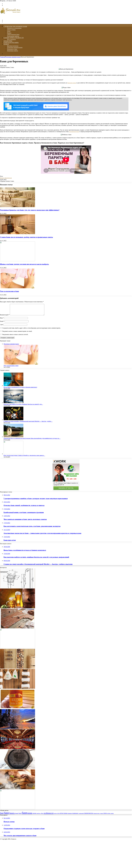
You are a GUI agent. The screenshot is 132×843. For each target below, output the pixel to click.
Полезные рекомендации (14, 47)
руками (101, 813)
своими (112, 813)
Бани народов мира (11, 42)
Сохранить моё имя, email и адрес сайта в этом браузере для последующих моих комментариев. (31, 328)
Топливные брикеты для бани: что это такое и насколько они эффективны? (29, 210)
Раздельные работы (13, 36)
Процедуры (8, 41)
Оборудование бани (13, 34)
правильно (75, 813)
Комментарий (5, 315)
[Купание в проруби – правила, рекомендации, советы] (17, 728)
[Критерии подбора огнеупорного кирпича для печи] (17, 648)
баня (24, 812)
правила (70, 813)
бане (2, 813)
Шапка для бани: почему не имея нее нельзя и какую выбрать (24, 264)
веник (29, 813)
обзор (42, 813)
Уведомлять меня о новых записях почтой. (15, 334)
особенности (49, 813)
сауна (105, 813)
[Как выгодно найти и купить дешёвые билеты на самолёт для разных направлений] (13, 402)
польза (65, 813)
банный (16, 813)
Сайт (1, 324)
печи (58, 813)
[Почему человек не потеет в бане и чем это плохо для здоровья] (17, 788)
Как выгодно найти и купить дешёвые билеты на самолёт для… (23, 404)
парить (55, 813)
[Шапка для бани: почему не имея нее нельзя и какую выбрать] (17, 261)
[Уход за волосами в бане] (17, 288)
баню (20, 813)
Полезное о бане (12, 49)
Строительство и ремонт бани (15, 26)
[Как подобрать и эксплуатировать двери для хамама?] (17, 668)
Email (2, 321)
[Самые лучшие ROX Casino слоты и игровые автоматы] (17, 748)
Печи (8, 31)
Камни (9, 33)
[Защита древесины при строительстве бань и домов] (17, 708)
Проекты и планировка (14, 28)
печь (61, 813)
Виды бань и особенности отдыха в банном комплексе (20, 387)
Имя (2, 318)
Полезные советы (12, 50)
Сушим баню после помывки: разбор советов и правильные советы (26, 237)
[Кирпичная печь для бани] (17, 628)
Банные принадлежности (14, 38)
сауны (108, 813)
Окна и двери (11, 29)
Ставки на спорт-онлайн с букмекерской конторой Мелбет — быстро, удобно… (28, 421)
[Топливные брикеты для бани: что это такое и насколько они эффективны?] (17, 206)
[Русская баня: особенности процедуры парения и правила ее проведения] (17, 688)
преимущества (88, 813)
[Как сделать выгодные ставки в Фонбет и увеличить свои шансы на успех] (13, 454)
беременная (8, 178)
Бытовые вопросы (12, 46)
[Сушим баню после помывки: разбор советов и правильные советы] (17, 233)
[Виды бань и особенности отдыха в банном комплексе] (13, 385)
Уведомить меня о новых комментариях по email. (17, 331)
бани (6, 812)
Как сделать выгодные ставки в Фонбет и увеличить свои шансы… (24, 455)
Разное (6, 44)
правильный (81, 813)
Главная (2, 57)
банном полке (72, 83)
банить (2, 178)
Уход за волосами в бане (9, 291)
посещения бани (74, 131)
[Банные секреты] (10, 17)
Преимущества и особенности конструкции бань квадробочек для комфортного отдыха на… (32, 438)
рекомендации (96, 813)
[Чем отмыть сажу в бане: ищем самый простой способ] (17, 768)
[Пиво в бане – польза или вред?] (17, 608)
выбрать (38, 813)
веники (35, 813)
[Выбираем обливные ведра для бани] (17, 587)
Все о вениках (11, 39)
